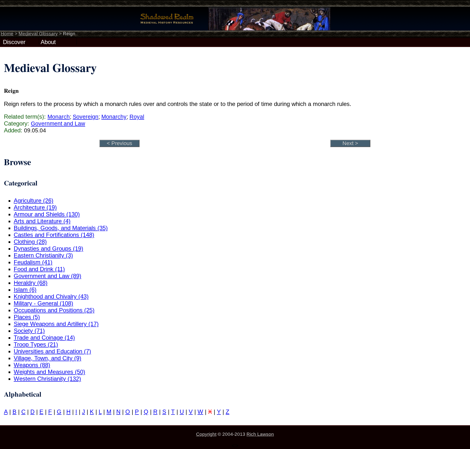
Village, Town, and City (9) (47, 358)
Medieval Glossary (38, 33)
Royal (136, 117)
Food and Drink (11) (39, 269)
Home (7, 33)
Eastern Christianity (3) (43, 255)
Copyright (206, 434)
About (48, 42)
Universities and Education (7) (52, 351)
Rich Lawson (260, 434)
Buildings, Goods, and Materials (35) (61, 228)
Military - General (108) (43, 303)
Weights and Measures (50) (49, 371)
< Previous (119, 143)
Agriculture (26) (33, 200)
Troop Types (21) (36, 344)
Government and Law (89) (47, 276)
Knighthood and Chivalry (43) (51, 296)
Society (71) (29, 330)
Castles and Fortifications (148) (54, 234)
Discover (14, 42)
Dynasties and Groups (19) (48, 248)
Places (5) (27, 317)
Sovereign (85, 117)
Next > (350, 143)
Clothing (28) (30, 241)
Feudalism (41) (33, 262)
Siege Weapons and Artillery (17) (56, 324)
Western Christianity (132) (47, 378)
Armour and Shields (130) (47, 214)
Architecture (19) (35, 207)
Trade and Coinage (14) (44, 337)
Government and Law (58, 123)
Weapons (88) (32, 365)
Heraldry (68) (30, 282)
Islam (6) (25, 289)
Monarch (58, 117)
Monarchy (114, 117)
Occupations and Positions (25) (54, 310)
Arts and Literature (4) (42, 221)
